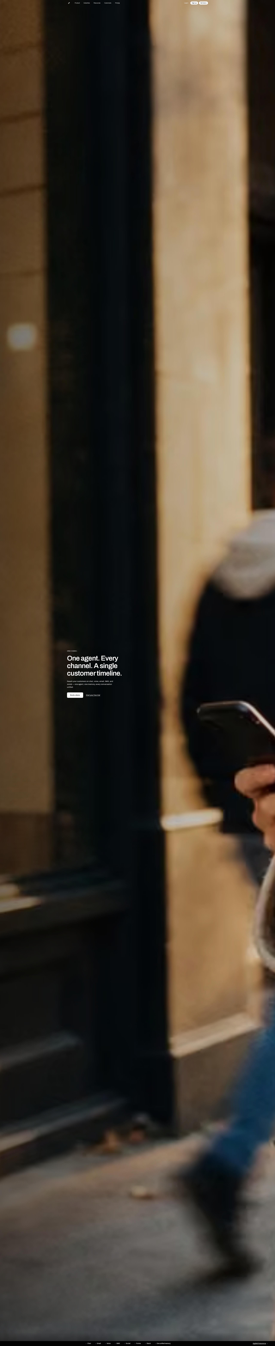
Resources (97, 3)
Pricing (117, 3)
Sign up (194, 3)
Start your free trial (93, 695)
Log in (186, 3)
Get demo (203, 3)
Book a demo (75, 695)
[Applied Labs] (69, 3)
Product (77, 3)
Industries (87, 3)
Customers (107, 3)
